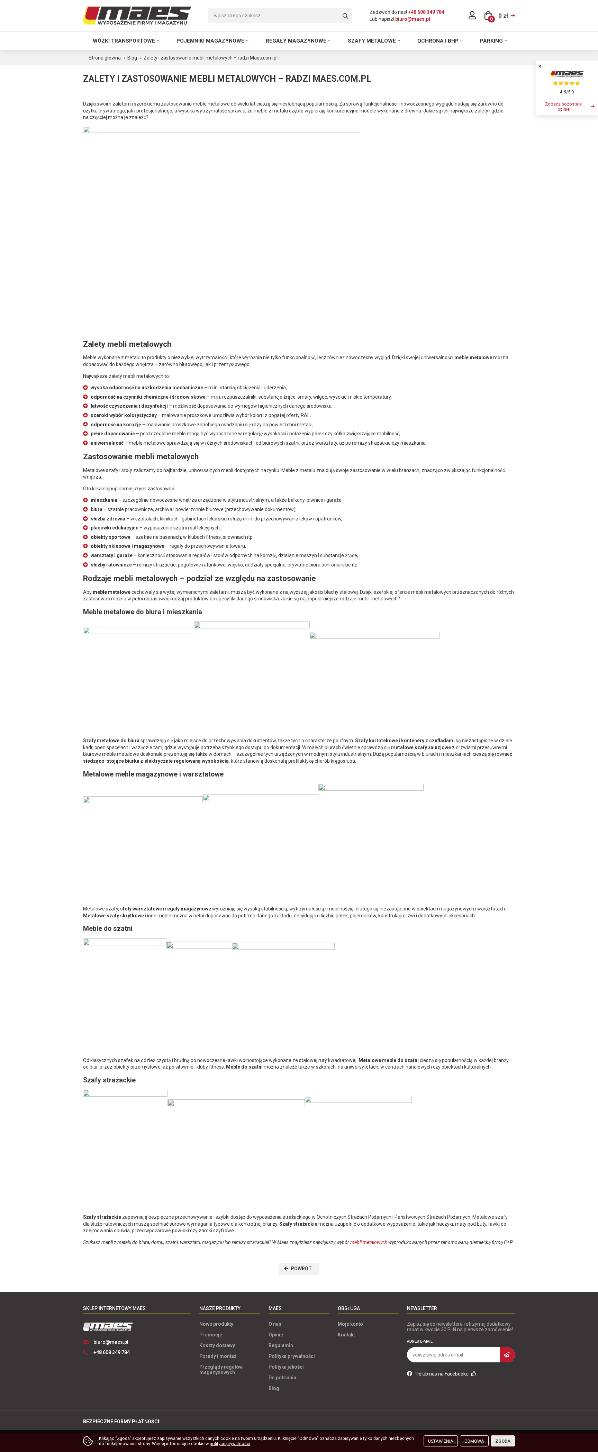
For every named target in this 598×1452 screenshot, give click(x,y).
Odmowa (474, 1441)
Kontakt (346, 1334)
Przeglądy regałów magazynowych (221, 1369)
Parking (491, 41)
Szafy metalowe (372, 41)
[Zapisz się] (507, 1354)
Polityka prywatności (292, 1356)
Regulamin (281, 1345)
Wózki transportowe (124, 41)
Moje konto (350, 1324)
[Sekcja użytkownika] (472, 15)
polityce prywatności (230, 1443)
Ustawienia (440, 1441)
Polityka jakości (286, 1367)
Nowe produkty (216, 1324)
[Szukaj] (345, 16)
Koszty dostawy (217, 1345)
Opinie (276, 1334)
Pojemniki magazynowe (210, 41)
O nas (275, 1324)
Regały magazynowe (296, 41)
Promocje (210, 1334)
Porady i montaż (217, 1356)
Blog (274, 1388)
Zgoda (502, 1441)
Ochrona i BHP (438, 41)
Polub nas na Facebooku (443, 1374)
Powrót (301, 1268)
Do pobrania (282, 1377)
